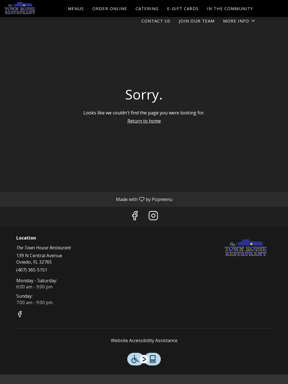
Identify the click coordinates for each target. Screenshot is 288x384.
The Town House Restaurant (246, 248)
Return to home (144, 121)
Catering (147, 8)
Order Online (109, 8)
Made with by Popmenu (88, 199)
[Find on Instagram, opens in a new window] (153, 217)
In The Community (230, 8)
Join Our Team (197, 21)
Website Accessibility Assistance (144, 340)
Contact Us (155, 21)
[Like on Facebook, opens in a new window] (135, 217)
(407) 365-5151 (31, 270)
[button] (239, 20)
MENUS (76, 8)
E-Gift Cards (183, 8)
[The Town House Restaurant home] (29, 8)
